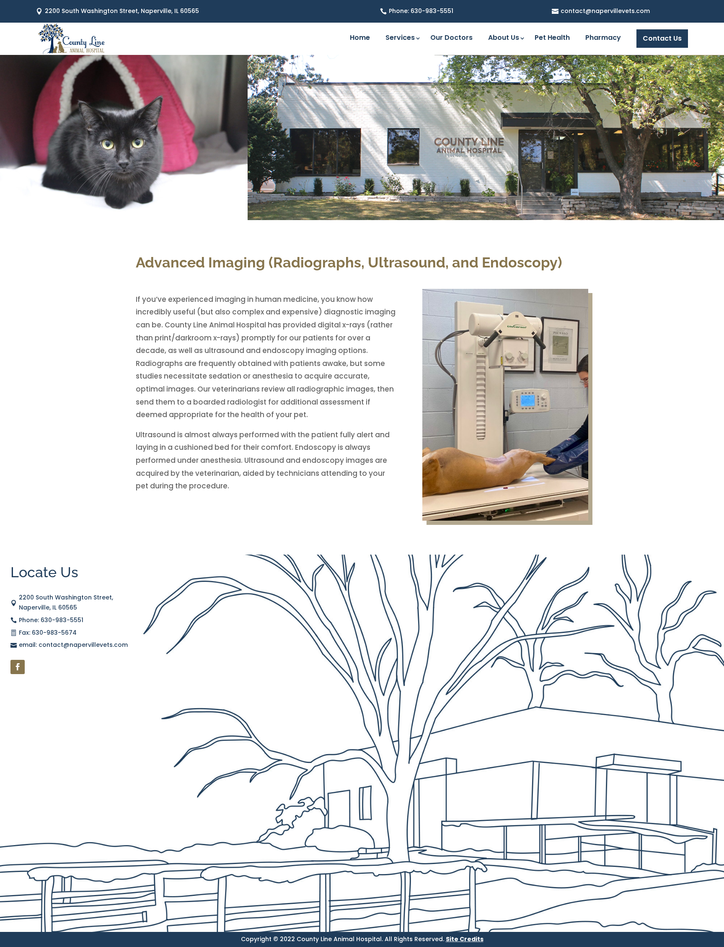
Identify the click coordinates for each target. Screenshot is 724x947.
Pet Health (552, 38)
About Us (503, 38)
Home (360, 38)
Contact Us (662, 38)
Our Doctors (451, 38)
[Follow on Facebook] (17, 667)
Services (400, 38)
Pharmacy (603, 38)
